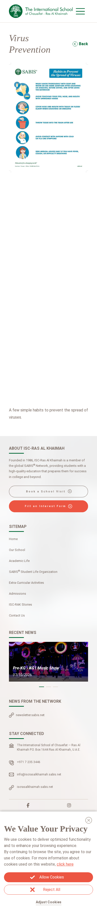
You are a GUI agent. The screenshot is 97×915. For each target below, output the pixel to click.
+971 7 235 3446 (28, 762)
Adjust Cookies (48, 902)
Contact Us (17, 615)
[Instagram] (69, 805)
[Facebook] (28, 805)
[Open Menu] (80, 11)
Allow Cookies (51, 877)
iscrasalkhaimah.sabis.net (35, 787)
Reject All (51, 889)
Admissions (17, 593)
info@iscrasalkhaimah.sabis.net (39, 774)
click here (65, 864)
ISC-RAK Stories (20, 604)
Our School (17, 550)
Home (13, 539)
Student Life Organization (33, 571)
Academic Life (19, 561)
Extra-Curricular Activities (26, 583)
